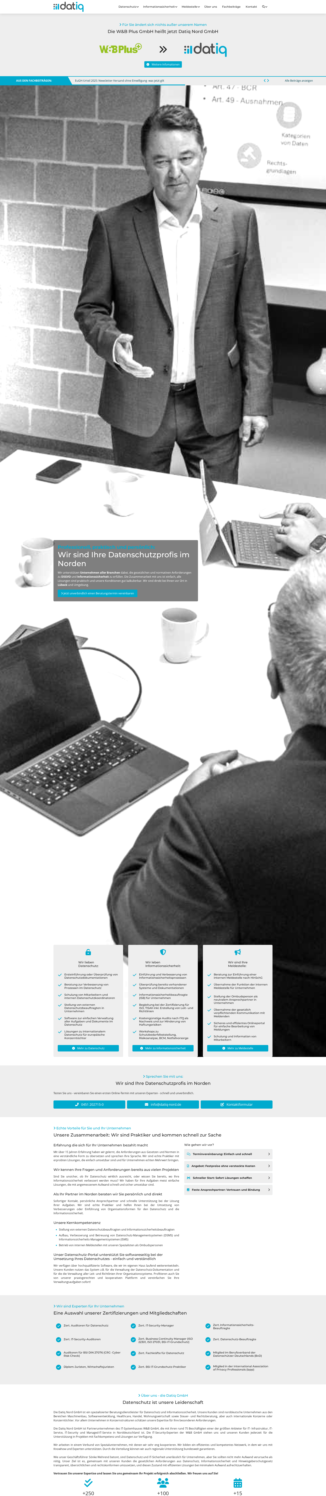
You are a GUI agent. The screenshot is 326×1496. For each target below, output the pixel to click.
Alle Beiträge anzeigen (299, 80)
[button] (265, 80)
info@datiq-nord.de (165, 1104)
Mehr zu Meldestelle (240, 1048)
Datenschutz (127, 6)
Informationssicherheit (159, 6)
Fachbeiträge (231, 6)
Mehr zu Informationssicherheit (165, 1048)
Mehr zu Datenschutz (90, 1048)
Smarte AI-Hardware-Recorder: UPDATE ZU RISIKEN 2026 (111, 80)
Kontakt (251, 6)
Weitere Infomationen (165, 64)
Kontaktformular (239, 1104)
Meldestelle (189, 6)
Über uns (210, 6)
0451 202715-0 (92, 1104)
